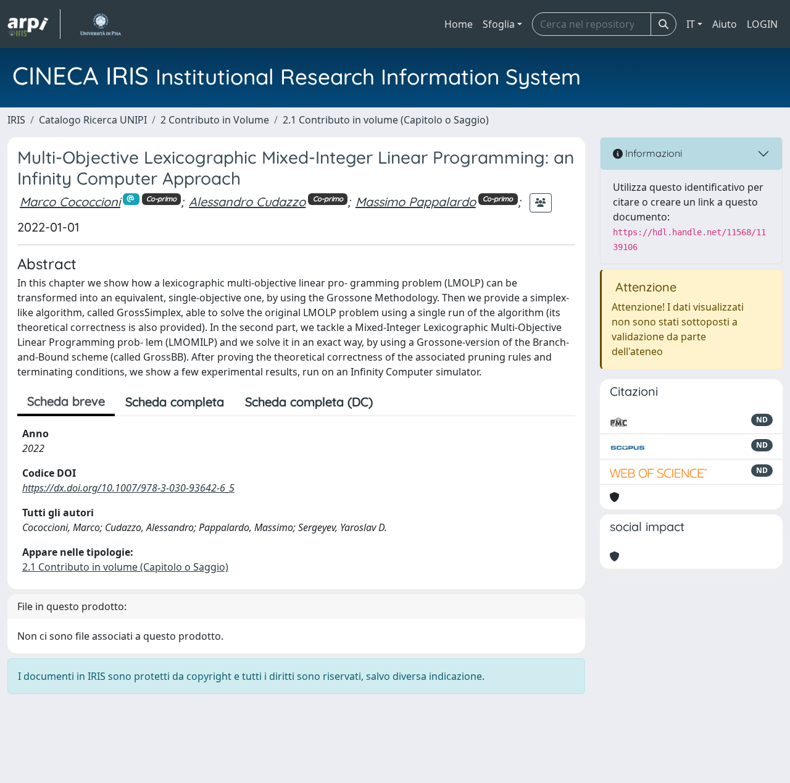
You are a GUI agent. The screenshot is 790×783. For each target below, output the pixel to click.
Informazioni (652, 153)
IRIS (16, 120)
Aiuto (724, 24)
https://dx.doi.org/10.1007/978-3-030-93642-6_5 (128, 488)
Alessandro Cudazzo (247, 201)
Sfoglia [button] (499, 24)
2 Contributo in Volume (214, 120)
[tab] (393, 402)
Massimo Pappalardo (416, 201)
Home (458, 24)
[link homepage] (33, 24)
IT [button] (690, 24)
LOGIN (762, 24)
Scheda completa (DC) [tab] (309, 401)
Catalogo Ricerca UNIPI (93, 120)
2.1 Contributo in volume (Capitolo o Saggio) (386, 120)
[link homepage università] (100, 24)
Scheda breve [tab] (66, 401)
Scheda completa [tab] (174, 401)
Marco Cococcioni (70, 201)
